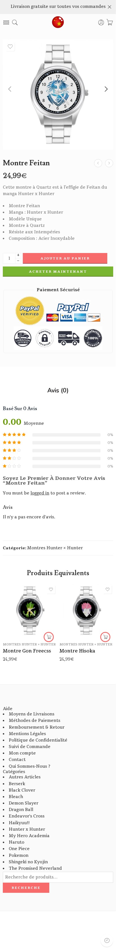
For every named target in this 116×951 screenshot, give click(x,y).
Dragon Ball (21, 809)
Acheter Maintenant (58, 271)
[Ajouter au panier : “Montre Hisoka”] (105, 637)
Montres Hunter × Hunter (55, 548)
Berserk (17, 784)
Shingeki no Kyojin (28, 862)
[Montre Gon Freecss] (30, 611)
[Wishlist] (10, 46)
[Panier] (109, 22)
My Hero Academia (29, 836)
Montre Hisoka (77, 651)
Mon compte (22, 753)
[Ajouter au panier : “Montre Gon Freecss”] (49, 637)
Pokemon (18, 855)
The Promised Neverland (35, 868)
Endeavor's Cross (26, 816)
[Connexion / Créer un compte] (101, 22)
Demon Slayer (23, 803)
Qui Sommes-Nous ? (29, 766)
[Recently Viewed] (107, 940)
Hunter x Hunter (27, 829)
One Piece (19, 848)
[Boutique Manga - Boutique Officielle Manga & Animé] (58, 22)
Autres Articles (25, 777)
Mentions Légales (27, 734)
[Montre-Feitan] (58, 94)
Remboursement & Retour (36, 727)
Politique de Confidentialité (38, 740)
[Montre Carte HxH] (109, 163)
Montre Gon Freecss (27, 651)
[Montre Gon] (98, 163)
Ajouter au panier (65, 258)
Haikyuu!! (19, 823)
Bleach (16, 796)
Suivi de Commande (29, 746)
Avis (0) (58, 391)
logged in (39, 493)
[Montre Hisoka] (86, 611)
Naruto (16, 842)
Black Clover (22, 790)
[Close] (109, 7)
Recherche (26, 888)
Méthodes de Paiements (34, 720)
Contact (17, 759)
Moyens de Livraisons (31, 714)
